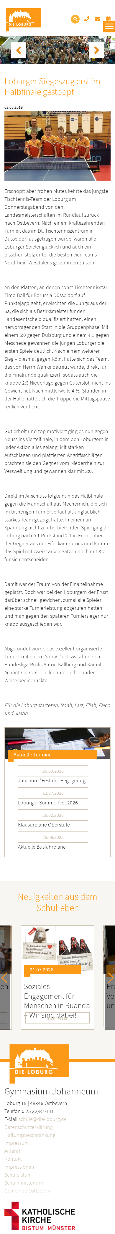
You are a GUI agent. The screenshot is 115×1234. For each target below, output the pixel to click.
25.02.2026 (53, 815)
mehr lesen (58, 1018)
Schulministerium (23, 1182)
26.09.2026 (53, 771)
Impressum (16, 1142)
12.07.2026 (53, 793)
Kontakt (13, 1158)
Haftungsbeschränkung (29, 1135)
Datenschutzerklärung (28, 1127)
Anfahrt (12, 1150)
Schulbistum (18, 1174)
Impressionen (19, 1166)
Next (109, 977)
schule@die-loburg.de (43, 1119)
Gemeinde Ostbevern (27, 1190)
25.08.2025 (53, 837)
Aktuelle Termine (33, 754)
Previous (6, 977)
